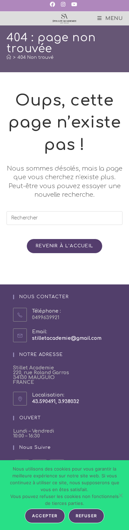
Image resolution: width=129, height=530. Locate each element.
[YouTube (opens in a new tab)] (73, 5)
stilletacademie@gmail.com (66, 338)
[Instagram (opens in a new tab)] (62, 5)
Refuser (86, 515)
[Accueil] (9, 57)
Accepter (45, 515)
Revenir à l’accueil (65, 246)
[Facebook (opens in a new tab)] (53, 5)
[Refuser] (120, 495)
